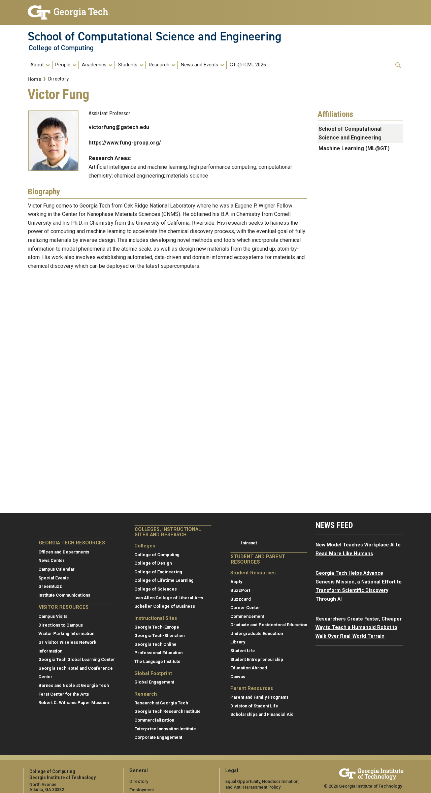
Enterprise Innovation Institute (165, 728)
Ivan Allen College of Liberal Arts (168, 597)
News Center (51, 560)
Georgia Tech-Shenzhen (159, 635)
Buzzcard (240, 599)
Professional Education (158, 652)
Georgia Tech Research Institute (167, 711)
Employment (141, 789)
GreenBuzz (50, 586)
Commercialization (154, 720)
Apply (236, 581)
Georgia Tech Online (155, 644)
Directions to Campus (60, 625)
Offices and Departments (63, 551)
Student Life (242, 650)
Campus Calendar (56, 569)
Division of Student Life (254, 705)
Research (159, 65)
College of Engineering (158, 571)
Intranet (249, 542)
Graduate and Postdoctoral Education (268, 624)
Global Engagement (154, 682)
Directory (58, 79)
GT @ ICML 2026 (248, 65)
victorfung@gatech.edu (119, 127)
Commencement (247, 616)
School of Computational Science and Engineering (154, 36)
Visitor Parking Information (66, 633)
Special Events (53, 577)
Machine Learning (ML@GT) (354, 148)
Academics (94, 65)
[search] (398, 65)
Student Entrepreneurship (256, 659)
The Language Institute (157, 661)
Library (237, 641)
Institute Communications (64, 595)
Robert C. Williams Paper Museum (73, 702)
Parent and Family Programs (259, 697)
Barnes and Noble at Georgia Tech (73, 685)
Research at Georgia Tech (161, 702)
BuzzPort (240, 590)
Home (34, 79)
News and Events (199, 65)
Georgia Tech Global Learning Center (76, 659)
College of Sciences (155, 589)
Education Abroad (248, 667)
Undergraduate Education (256, 633)
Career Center (245, 607)
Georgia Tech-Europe (156, 627)
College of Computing (61, 48)
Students (127, 65)
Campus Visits (52, 616)
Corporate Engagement (158, 737)
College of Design (153, 563)
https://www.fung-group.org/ (125, 142)
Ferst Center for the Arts (63, 694)
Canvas (237, 676)
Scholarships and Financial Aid (262, 714)
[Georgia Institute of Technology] (69, 9)
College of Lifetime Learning (164, 580)
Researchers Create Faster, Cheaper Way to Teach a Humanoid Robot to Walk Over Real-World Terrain (359, 627)
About (37, 65)
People (62, 65)
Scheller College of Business (164, 606)
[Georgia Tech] (371, 772)
